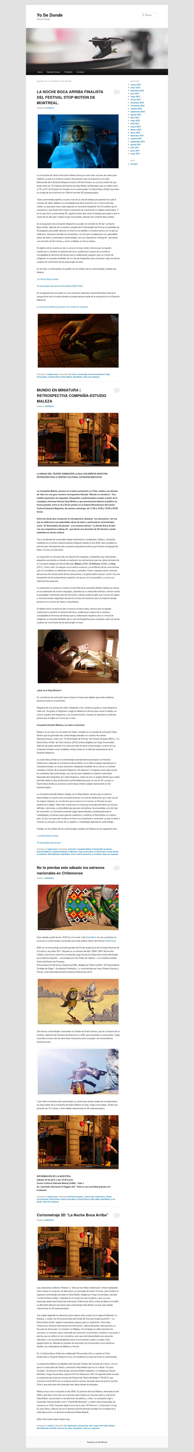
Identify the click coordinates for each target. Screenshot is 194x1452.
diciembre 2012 (137, 102)
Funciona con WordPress (97, 1442)
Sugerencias (52, 849)
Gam (91, 1425)
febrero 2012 (136, 129)
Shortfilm (53, 1428)
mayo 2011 (135, 153)
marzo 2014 (136, 84)
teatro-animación (84, 854)
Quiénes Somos (53, 72)
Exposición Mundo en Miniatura (65, 851)
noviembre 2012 (137, 105)
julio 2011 (135, 147)
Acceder (134, 164)
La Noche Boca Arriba (57, 377)
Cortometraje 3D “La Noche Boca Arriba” (72, 1214)
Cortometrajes (43, 1199)
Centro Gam (89, 1196)
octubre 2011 (136, 138)
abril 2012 (135, 123)
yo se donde (96, 854)
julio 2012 (135, 117)
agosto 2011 (136, 144)
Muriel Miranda (54, 854)
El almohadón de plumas (102, 849)
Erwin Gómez (54, 1199)
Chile (74, 374)
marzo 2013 (136, 99)
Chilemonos (110, 940)
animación (72, 849)
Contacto (80, 72)
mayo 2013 (135, 96)
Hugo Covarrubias (86, 851)
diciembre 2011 (137, 135)
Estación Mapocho (44, 851)
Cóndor (109, 1196)
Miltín (97, 1199)
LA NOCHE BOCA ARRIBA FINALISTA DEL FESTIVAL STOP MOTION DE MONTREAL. (70, 97)
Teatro (73, 854)
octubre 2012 (136, 108)
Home (39, 72)
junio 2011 (135, 150)
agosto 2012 (136, 114)
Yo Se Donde (50, 15)
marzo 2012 (136, 126)
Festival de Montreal (96, 374)
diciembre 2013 (137, 90)
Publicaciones (53, 374)
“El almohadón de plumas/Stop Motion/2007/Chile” (60, 285)
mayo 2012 (135, 120)
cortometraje (82, 374)
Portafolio (68, 72)
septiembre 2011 (138, 141)
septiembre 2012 (138, 111)
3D (70, 374)
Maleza (69, 377)
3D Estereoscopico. (76, 1196)
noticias (50, 1425)
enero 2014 (135, 87)
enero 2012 (135, 132)
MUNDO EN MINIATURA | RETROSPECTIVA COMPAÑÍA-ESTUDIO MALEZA (71, 395)
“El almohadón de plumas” (49, 842)
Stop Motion (78, 377)
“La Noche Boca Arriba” (48, 279)
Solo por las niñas (65, 1428)
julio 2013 (135, 93)
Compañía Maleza (84, 849)
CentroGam (91, 937)
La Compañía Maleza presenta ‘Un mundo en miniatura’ (62, 306)
